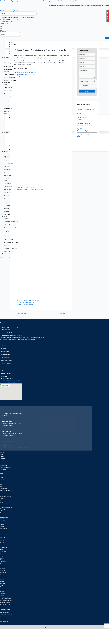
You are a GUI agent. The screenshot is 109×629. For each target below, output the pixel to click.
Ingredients (4, 370)
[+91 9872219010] (3, 443)
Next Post (62, 313)
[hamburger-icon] (107, 38)
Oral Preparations (5, 357)
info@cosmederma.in (7, 441)
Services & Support (6, 373)
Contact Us (4, 376)
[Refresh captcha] (94, 87)
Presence (3, 345)
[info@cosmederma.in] (3, 439)
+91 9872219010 (6, 445)
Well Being (3, 367)
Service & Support (5, 597)
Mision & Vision (5, 351)
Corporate (6, 39)
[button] (22, 370)
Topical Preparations (6, 360)
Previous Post (21, 313)
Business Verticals (5, 354)
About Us (2, 519)
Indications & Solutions (7, 363)
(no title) (79, 113)
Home (5, 37)
